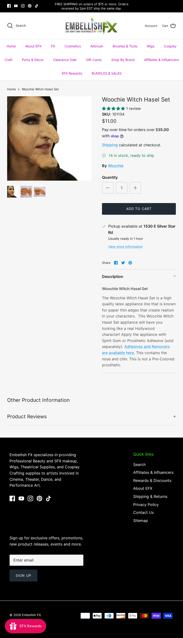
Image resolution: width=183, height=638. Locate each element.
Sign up (23, 575)
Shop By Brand (123, 60)
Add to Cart (139, 209)
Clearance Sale (64, 60)
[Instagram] (23, 6)
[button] (114, 108)
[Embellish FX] (91, 25)
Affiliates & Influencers (161, 60)
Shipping (110, 145)
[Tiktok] (36, 6)
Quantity (110, 177)
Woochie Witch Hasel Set (40, 89)
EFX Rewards (72, 73)
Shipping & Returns (150, 496)
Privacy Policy (146, 504)
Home (11, 46)
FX (53, 46)
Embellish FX (31, 615)
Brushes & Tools (125, 46)
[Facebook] (9, 6)
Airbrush (96, 46)
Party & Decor (33, 60)
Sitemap (140, 520)
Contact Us (143, 512)
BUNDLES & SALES (107, 73)
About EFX (33, 46)
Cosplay (170, 46)
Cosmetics (73, 46)
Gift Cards (94, 60)
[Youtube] (16, 6)
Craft (8, 60)
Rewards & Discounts (152, 480)
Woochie (115, 165)
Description (112, 276)
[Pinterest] (29, 6)
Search (139, 464)
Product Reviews (27, 416)
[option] (49, 138)
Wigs (150, 46)
